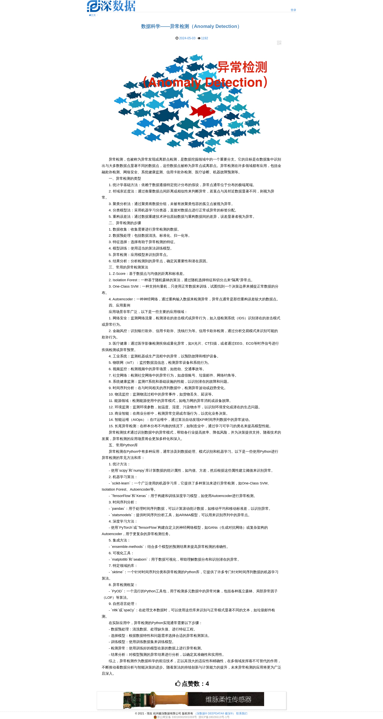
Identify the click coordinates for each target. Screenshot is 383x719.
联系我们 (241, 713)
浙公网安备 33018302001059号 (177, 717)
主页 (93, 15)
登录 (293, 10)
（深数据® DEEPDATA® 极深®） (214, 713)
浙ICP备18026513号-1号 (214, 717)
